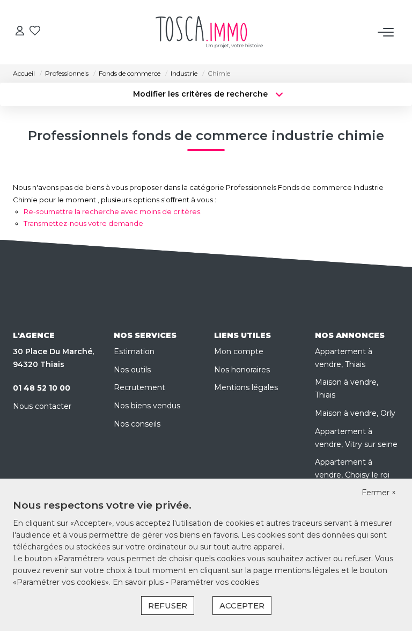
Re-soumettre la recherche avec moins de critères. (113, 211)
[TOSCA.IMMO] (209, 32)
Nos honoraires (242, 370)
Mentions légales (246, 387)
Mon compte (238, 351)
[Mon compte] (20, 32)
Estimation (134, 351)
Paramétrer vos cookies (215, 582)
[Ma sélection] (35, 32)
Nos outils (132, 370)
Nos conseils (137, 424)
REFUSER (167, 605)
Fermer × (379, 492)
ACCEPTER (241, 605)
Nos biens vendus (147, 405)
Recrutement (139, 387)
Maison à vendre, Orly (355, 413)
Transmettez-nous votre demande (83, 223)
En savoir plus (139, 582)
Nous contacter (42, 406)
